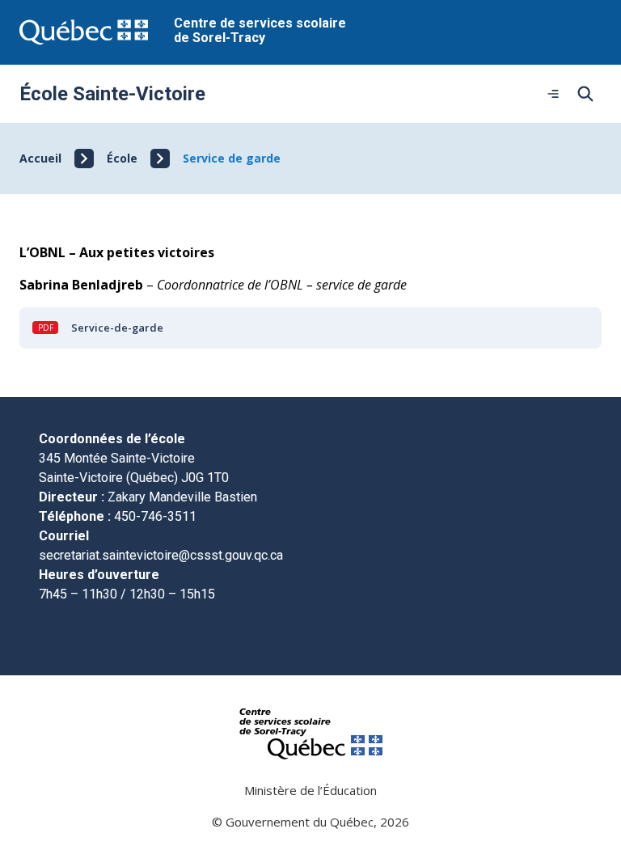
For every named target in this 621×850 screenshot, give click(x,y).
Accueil (40, 158)
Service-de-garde (117, 327)
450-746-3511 (155, 516)
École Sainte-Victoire (112, 94)
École (122, 158)
